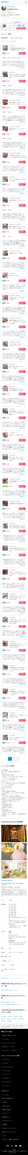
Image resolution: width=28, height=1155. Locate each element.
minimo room (6, 1106)
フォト (10, 20)
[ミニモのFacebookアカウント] (16, 1146)
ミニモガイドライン (8, 1120)
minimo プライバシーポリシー (10, 1128)
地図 (5, 885)
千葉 (13, 1025)
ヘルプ (4, 1135)
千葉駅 (20, 1025)
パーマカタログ (6, 1070)
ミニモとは (5, 1094)
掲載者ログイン (6, 1117)
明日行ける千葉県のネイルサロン (8, 1002)
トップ (2, 1025)
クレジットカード (13, 935)
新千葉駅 (9, 1018)
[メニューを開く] (26, 2)
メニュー (16, 978)
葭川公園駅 (3, 1016)
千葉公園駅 (9, 1021)
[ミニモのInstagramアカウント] (8, 1146)
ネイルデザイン (6, 1078)
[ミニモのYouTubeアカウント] (20, 1146)
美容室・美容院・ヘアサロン (10, 1035)
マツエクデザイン (7, 1082)
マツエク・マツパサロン (9, 1043)
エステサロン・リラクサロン (10, 1050)
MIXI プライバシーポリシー (9, 1132)
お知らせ (5, 1102)
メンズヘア (5, 1063)
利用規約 (5, 1124)
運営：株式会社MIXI (8, 1098)
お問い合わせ (12, 969)
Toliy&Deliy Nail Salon (6, 1027)
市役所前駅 (20, 1018)
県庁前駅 (3, 1018)
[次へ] (18, 759)
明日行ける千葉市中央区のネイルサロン (9, 990)
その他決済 (11, 941)
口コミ (23, 20)
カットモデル (6, 1085)
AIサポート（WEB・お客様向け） (11, 1139)
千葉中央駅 (10, 1016)
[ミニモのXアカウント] (12, 1146)
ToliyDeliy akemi (15, 1027)
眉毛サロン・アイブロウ (9, 1046)
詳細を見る (22, 67)
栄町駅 (15, 1016)
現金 (10, 931)
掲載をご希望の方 (7, 1109)
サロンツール (6, 1113)
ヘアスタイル (6, 1059)
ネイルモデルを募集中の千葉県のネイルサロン (11, 1004)
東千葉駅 (14, 1018)
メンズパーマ (6, 1074)
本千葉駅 (3, 1021)
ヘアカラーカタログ (8, 1067)
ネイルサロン (8, 1025)
